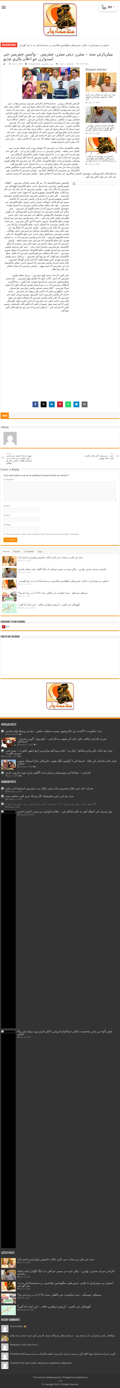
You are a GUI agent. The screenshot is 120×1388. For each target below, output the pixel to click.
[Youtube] (61, 1381)
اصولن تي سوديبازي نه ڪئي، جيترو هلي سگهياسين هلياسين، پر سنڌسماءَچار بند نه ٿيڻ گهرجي (63, 45)
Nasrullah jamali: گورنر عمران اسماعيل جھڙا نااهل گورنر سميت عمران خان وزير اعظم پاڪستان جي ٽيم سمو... (63, 1354)
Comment (9, 479)
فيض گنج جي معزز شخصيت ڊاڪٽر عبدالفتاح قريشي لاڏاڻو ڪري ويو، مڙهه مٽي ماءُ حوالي (64, 1033)
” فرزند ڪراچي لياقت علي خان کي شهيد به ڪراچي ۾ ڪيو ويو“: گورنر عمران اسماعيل (61, 740)
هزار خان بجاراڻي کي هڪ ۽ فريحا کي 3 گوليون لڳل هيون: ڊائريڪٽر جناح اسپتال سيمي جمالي (66, 762)
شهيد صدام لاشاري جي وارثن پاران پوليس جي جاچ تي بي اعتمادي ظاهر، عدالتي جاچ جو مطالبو (19, 458)
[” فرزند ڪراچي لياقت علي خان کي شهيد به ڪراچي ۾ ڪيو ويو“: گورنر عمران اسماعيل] (8, 742)
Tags (39, 551)
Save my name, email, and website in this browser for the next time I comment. (42, 534)
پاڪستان (45, 64)
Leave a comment (66, 64)
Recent (6, 551)
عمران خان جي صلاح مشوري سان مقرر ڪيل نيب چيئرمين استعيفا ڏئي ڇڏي (50, 788)
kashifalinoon (81, 1377)
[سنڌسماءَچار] (60, 19)
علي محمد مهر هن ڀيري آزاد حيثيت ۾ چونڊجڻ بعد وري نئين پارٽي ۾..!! (51, 803)
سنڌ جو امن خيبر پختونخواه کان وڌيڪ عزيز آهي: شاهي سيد (40, 796)
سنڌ (51, 64)
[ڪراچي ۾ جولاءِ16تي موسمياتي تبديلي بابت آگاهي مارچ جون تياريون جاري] (2, 772)
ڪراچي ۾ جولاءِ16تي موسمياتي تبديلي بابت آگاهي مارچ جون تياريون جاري (48, 772)
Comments (29, 551)
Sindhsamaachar (53, 1377)
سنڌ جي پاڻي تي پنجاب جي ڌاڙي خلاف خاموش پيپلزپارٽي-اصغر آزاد (101, 96)
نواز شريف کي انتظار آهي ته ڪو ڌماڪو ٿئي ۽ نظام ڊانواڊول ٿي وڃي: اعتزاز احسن (64, 811)
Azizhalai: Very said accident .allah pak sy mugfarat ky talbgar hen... (41, 1363)
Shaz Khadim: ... (19, 1326)
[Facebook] (58, 1381)
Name (7, 506)
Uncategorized (34, 64)
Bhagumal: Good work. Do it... (24, 1344)
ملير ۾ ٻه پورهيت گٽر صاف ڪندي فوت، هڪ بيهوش (99, 456)
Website (7, 524)
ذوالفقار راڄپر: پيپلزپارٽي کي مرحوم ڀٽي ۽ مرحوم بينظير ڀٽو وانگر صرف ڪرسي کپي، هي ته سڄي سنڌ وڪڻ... (63, 1335)
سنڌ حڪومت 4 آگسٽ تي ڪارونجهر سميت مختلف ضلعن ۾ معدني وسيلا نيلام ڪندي (54, 731)
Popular (16, 551)
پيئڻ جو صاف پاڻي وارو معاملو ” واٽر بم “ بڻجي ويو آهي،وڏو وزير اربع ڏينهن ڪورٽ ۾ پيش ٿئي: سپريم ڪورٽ (59, 752)
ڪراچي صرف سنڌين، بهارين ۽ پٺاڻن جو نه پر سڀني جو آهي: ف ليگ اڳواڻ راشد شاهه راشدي (100, 127)
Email (7, 515)
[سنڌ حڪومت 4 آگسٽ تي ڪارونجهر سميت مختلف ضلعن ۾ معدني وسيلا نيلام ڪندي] (2, 731)
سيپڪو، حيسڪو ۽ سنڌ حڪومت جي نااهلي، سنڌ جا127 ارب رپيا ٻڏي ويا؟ (53, 593)
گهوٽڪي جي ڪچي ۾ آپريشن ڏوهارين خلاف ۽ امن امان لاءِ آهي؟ (49, 604)
